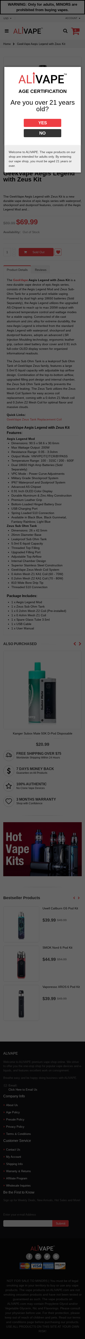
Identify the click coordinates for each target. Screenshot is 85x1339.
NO (42, 133)
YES (42, 122)
